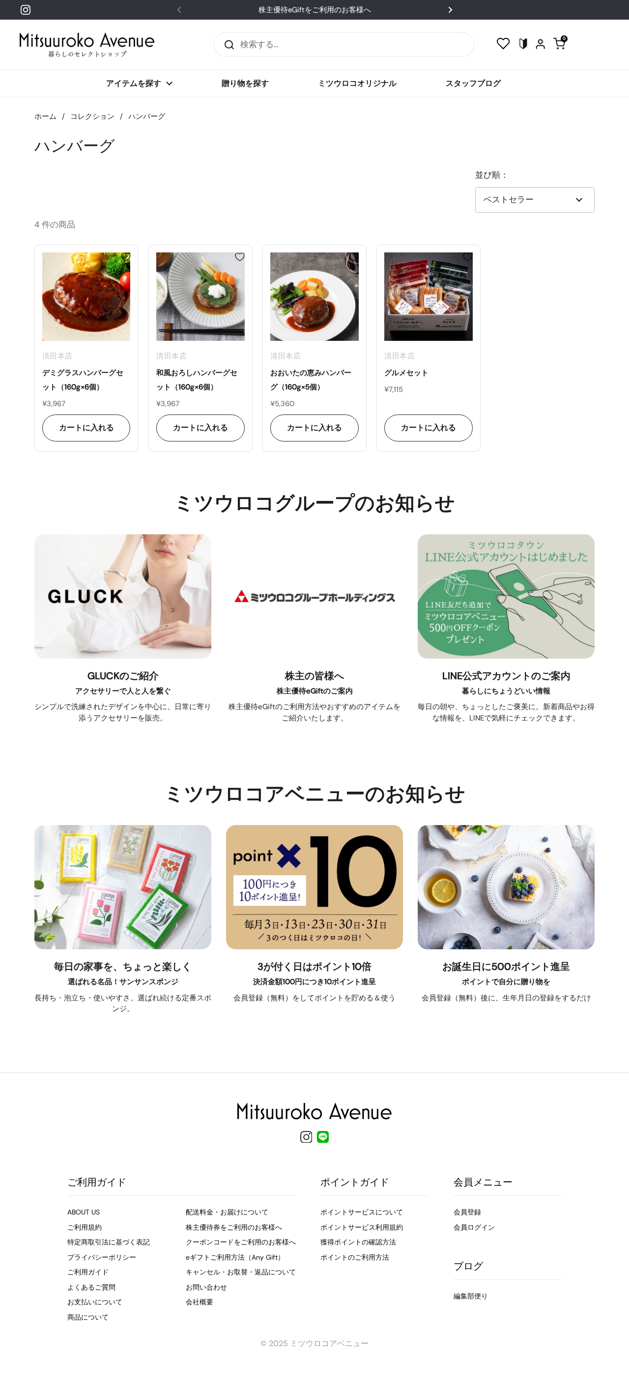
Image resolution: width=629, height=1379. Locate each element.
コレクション (92, 116)
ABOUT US (83, 1212)
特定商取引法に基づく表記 (108, 1242)
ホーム (45, 116)
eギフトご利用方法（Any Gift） (235, 1257)
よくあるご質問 (91, 1287)
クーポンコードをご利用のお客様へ (241, 1242)
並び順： (492, 174)
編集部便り (471, 1296)
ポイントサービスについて (361, 1212)
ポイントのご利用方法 (354, 1257)
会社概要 (199, 1301)
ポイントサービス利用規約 (361, 1227)
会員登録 (467, 1212)
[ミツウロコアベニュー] (87, 44)
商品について (88, 1317)
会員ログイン (474, 1227)
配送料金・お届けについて (227, 1212)
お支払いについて (94, 1301)
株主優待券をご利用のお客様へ (234, 1227)
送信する (226, 44)
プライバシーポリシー (101, 1257)
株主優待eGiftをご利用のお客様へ (314, 10)
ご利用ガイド (88, 1272)
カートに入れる (86, 427)
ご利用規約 (84, 1227)
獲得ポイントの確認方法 (358, 1242)
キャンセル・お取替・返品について (241, 1272)
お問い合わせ (206, 1287)
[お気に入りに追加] (126, 257)
